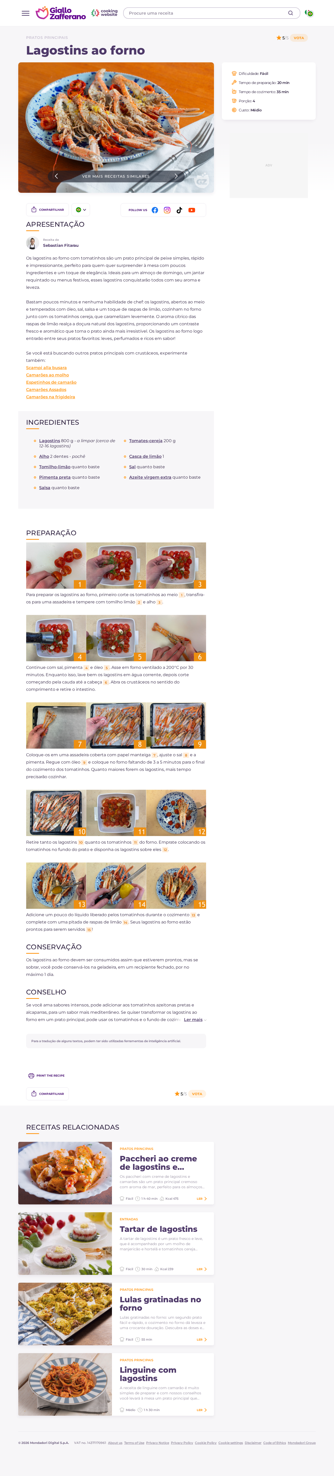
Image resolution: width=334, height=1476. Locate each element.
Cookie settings (230, 1443)
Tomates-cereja (146, 440)
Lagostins (49, 440)
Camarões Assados (46, 389)
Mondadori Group (302, 1443)
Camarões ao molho (47, 375)
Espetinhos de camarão (51, 382)
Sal (132, 466)
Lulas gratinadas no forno (160, 1303)
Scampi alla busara (46, 367)
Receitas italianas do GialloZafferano (77, 12)
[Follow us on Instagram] (168, 210)
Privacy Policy (182, 1443)
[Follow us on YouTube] (192, 210)
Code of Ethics (274, 1443)
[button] (190, 1019)
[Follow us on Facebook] (155, 210)
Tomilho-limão (54, 466)
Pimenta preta (55, 477)
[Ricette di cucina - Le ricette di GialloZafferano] (309, 13)
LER (199, 1199)
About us (115, 1443)
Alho (44, 456)
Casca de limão (145, 456)
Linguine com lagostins (148, 1374)
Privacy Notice (157, 1443)
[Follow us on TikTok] (180, 210)
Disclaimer (253, 1443)
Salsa (44, 487)
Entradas (129, 1219)
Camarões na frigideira (50, 396)
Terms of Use (134, 1443)
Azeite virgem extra (150, 477)
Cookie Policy (206, 1443)
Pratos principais (47, 37)
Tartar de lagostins (158, 1229)
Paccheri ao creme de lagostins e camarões (158, 1163)
